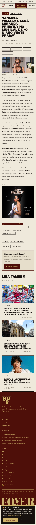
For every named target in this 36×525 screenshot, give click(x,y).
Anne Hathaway (7, 227)
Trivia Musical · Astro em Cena (12, 440)
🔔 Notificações (7, 485)
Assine (19, 1)
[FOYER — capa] (3, 5)
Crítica (4, 422)
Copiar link (7, 53)
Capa (11, 5)
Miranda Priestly (9, 233)
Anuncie (25, 1)
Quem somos (6, 458)
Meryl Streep (17, 230)
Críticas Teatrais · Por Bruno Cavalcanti (15, 437)
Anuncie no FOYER (8, 464)
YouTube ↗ (5, 467)
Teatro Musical (16, 13)
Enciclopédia (6, 455)
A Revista (5, 452)
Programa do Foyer (8, 434)
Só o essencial (25, 520)
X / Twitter (17, 49)
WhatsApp (6, 49)
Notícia (5, 13)
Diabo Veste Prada (21, 227)
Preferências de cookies (10, 482)
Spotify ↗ (5, 470)
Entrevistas (6, 425)
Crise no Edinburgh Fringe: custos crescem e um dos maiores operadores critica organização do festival (18, 311)
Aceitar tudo (10, 520)
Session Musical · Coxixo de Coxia (13, 443)
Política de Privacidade (14, 515)
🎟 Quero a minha (12, 266)
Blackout (31, 1)
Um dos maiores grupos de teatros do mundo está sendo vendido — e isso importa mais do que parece (17, 346)
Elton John (6, 230)
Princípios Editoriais (9, 473)
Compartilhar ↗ (27, 317)
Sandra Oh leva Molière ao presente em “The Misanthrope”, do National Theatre (17, 382)
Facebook (27, 49)
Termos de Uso (7, 479)
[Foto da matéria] (18, 294)
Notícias (21, 5)
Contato (5, 461)
